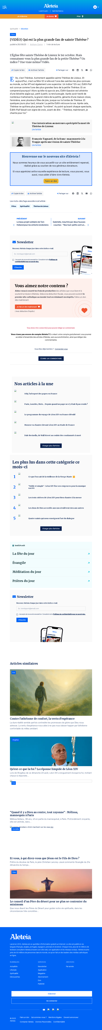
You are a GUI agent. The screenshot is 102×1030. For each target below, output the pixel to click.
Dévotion (24, 29)
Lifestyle (13, 970)
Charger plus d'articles (51, 445)
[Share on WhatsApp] (91, 70)
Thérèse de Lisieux (40, 206)
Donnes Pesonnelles (43, 1022)
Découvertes (15, 977)
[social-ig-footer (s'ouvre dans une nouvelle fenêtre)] (58, 1009)
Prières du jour (23, 581)
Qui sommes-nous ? (39, 1017)
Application (42, 970)
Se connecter (51, 1001)
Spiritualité (14, 29)
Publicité (41, 984)
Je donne (50, 16)
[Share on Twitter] (82, 70)
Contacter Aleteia (26, 1022)
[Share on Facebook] (73, 70)
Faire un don (51, 181)
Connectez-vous (61, 349)
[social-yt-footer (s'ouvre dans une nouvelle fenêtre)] (44, 1009)
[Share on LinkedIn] (78, 70)
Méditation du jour (26, 572)
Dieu (14, 872)
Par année (70, 966)
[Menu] (19, 7)
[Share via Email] (87, 70)
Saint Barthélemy (57, 11)
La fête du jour (23, 554)
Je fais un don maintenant (27, 307)
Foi (13, 672)
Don (39, 980)
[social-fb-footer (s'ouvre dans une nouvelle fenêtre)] (49, 1009)
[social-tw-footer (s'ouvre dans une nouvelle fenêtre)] (53, 1009)
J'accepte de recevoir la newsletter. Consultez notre (36, 261)
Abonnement (43, 977)
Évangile (19, 563)
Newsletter (42, 966)
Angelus (15, 740)
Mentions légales (55, 1017)
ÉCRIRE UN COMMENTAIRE (51, 358)
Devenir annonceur (71, 1017)
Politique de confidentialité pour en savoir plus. (36, 261)
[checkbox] (13, 260)
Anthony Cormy (36, 44)
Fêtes (13, 206)
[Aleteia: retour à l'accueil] (51, 5)
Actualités (14, 966)
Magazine (41, 973)
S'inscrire (18, 267)
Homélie (15, 829)
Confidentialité (59, 1022)
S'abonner (52, 994)
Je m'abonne (22, 16)
